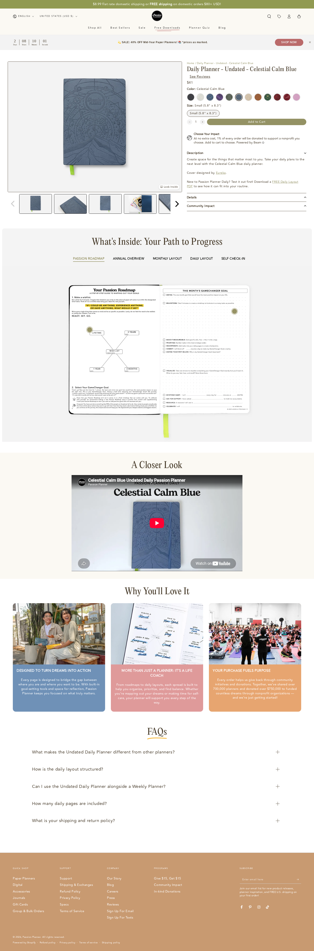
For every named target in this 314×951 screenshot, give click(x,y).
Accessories (21, 891)
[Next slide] (177, 203)
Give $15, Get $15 (167, 878)
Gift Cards (20, 904)
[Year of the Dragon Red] (277, 97)
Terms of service (88, 942)
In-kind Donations (167, 891)
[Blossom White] (200, 97)
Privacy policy (67, 942)
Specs (64, 904)
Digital (17, 884)
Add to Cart (257, 122)
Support (66, 878)
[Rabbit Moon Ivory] (248, 97)
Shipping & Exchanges (76, 884)
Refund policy (48, 942)
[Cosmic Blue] (210, 97)
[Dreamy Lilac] (296, 97)
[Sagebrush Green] (229, 97)
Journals (19, 897)
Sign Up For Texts (120, 917)
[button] (269, 16)
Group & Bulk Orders (28, 911)
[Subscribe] (299, 879)
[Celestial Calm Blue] (239, 97)
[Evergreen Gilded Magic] (267, 97)
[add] (202, 122)
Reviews (113, 904)
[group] (35, 204)
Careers (112, 891)
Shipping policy (111, 942)
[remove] (189, 122)
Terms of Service (72, 911)
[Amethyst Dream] (219, 97)
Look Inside (171, 187)
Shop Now (289, 42)
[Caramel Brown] (258, 97)
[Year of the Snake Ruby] (287, 97)
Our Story (114, 878)
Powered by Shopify (24, 942)
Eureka (221, 173)
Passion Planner (32, 937)
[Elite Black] (191, 97)
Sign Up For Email (120, 911)
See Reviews (200, 76)
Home (190, 63)
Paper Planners (24, 878)
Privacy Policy (70, 897)
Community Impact (168, 884)
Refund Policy (70, 891)
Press (111, 897)
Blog (110, 884)
